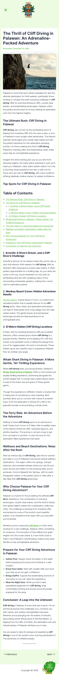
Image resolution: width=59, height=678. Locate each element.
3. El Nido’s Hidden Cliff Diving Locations (27, 216)
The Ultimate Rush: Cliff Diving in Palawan (25, 199)
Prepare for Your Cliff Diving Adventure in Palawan (29, 242)
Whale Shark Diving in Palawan (18, 372)
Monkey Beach (10, 300)
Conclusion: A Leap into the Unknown (23, 246)
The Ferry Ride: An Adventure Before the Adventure (29, 226)
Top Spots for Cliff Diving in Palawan (23, 203)
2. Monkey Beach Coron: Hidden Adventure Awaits (32, 213)
